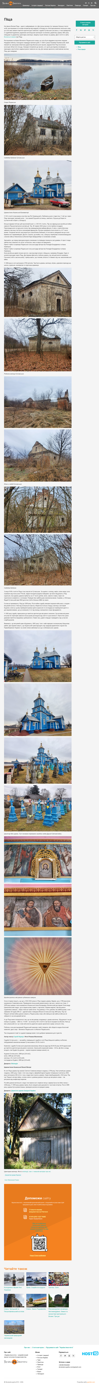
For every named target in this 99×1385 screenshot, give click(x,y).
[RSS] (73, 1355)
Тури (38, 1360)
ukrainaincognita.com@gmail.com (70, 1367)
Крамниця (26, 5)
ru (88, 3)
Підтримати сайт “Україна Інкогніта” (59, 1347)
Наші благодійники (38, 1256)
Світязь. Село (54, 1287)
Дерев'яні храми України (13, 1175)
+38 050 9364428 (64, 1365)
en (91, 3)
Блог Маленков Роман (12, 1180)
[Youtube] (69, 1355)
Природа (76, 5)
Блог (39, 1367)
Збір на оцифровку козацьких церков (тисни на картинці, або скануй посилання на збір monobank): (39, 1227)
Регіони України (47, 5)
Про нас (93, 5)
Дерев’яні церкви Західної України (23, 1090)
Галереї (85, 5)
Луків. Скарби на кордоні (35, 1287)
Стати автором (38, 1347)
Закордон (59, 5)
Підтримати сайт (84, 42)
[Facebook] (61, 1355)
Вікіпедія (14, 1063)
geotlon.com (91, 1382)
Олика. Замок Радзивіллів (36, 1309)
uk (86, 3)
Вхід (79, 47)
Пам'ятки (68, 5)
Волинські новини (10, 37)
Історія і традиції (34, 5)
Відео (39, 1371)
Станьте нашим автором (85, 23)
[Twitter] (65, 1355)
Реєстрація (81, 49)
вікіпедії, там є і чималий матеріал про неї (36, 1171)
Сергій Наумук (19, 1036)
